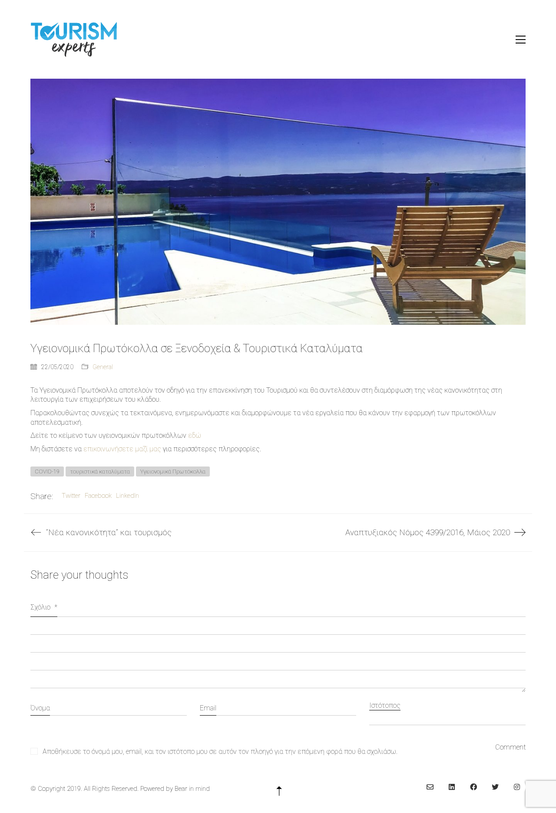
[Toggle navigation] (521, 39)
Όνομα (40, 708)
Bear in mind (192, 789)
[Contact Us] (430, 787)
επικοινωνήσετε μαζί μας (122, 449)
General (103, 366)
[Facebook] (473, 787)
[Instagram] (517, 787)
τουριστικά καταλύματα (100, 471)
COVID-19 (47, 471)
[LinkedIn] (451, 787)
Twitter (71, 496)
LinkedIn (127, 496)
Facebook (98, 496)
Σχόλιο (43, 607)
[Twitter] (495, 787)
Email (208, 708)
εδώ (194, 435)
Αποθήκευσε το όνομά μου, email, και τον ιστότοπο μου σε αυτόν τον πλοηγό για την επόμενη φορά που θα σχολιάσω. (220, 751)
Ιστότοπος (384, 705)
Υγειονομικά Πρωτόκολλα (172, 471)
